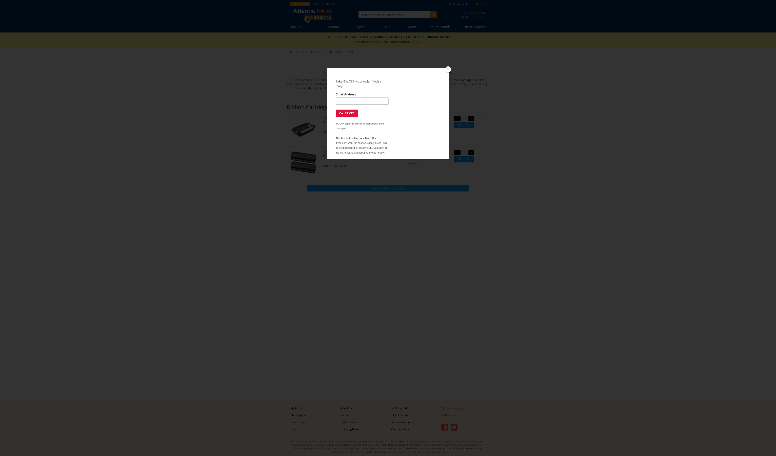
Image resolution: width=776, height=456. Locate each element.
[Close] (448, 69)
